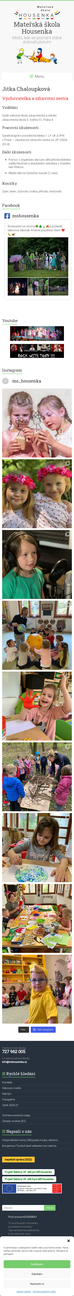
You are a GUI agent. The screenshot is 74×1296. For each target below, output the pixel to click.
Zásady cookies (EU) (14, 1121)
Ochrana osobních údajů (44, 1291)
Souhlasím (37, 1264)
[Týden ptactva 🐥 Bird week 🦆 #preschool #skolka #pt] (37, 989)
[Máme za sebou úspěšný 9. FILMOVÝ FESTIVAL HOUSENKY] (37, 423)
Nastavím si (37, 1283)
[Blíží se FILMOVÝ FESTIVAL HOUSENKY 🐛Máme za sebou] (37, 564)
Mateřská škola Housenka (37, 27)
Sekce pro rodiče (11, 1088)
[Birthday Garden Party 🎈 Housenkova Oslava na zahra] (37, 493)
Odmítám (37, 1274)
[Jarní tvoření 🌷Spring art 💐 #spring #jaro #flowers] (37, 918)
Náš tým (6, 1093)
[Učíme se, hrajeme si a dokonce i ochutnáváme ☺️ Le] (37, 635)
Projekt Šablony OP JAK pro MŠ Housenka (28, 1172)
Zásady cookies (24, 1291)
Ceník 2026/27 (10, 1105)
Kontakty (7, 1082)
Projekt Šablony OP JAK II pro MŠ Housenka (29, 1179)
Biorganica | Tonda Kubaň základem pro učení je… (30, 1145)
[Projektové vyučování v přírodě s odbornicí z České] (37, 776)
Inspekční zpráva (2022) (18, 1159)
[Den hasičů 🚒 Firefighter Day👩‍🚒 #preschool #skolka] (37, 706)
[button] (68, 1241)
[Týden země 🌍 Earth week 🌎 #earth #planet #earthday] (37, 847)
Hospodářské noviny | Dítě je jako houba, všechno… (31, 1140)
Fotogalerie (8, 1099)
